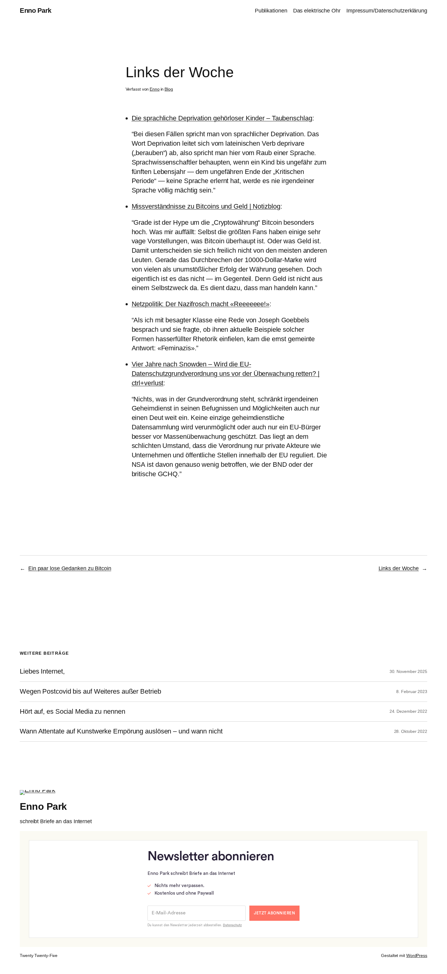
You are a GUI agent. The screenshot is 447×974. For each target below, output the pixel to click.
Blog (169, 89)
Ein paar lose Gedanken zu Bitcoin (69, 568)
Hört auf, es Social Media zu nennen (72, 711)
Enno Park (35, 10)
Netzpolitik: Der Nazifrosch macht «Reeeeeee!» (201, 304)
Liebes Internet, (42, 671)
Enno (155, 89)
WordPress (416, 955)
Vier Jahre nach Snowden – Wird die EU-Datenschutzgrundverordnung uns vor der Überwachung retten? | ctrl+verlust (226, 373)
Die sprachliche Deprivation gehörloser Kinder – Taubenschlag (222, 118)
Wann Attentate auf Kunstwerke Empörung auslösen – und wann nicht (121, 731)
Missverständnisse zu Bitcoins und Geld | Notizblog (206, 206)
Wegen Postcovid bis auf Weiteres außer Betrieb (90, 691)
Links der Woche (399, 568)
